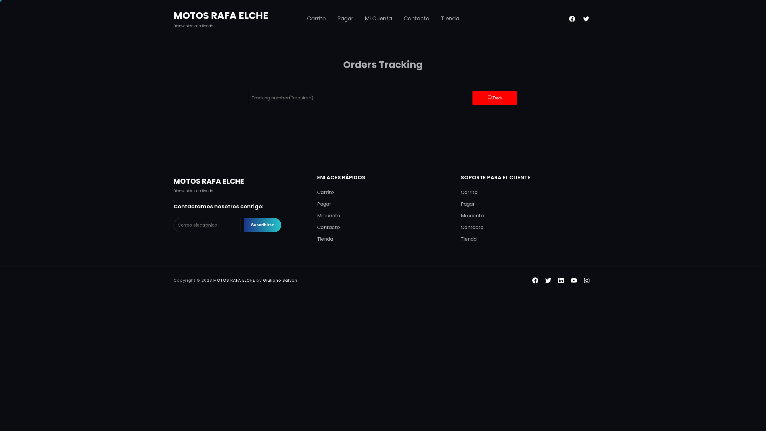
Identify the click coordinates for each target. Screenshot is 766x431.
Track (497, 98)
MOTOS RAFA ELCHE (221, 15)
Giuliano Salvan (280, 280)
